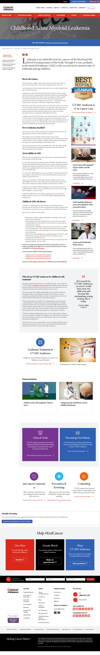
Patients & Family (6, 15)
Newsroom (42, 603)
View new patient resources (76, 451)
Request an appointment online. (56, 43)
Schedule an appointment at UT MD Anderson (17, 521)
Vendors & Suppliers (89, 629)
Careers (56, 7)
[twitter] (76, 609)
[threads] (91, 609)
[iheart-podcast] (85, 616)
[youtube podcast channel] (79, 616)
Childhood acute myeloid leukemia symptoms (38, 255)
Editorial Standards (41, 606)
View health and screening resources (59, 500)
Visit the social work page (82, 496)
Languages (82, 7)
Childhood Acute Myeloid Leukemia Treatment (8, 68)
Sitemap (56, 601)
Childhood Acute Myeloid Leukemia (7, 56)
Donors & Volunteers (44, 15)
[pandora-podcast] (82, 616)
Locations (56, 595)
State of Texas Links (66, 629)
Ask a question (83, 599)
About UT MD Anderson (44, 593)
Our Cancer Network (78, 629)
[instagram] (82, 609)
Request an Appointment (79, 1)
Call (84, 594)
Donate (19, 560)
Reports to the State (39, 629)
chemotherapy (41, 234)
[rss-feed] (88, 616)
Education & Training (89, 15)
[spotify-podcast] (76, 616)
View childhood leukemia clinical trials (39, 455)
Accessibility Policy (59, 609)
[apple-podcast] (73, 616)
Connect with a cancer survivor (33, 500)
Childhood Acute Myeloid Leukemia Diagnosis (8, 64)
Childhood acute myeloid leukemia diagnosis (38, 256)
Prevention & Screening (25, 15)
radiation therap (51, 234)
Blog (40, 600)
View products (79, 563)
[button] (23, 54)
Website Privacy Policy (11, 629)
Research (74, 15)
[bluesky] (88, 609)
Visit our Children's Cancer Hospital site (39, 364)
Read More (76, 183)
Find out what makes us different (82, 112)
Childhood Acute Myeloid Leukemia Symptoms (8, 61)
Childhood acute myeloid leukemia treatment (38, 258)
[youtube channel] (79, 609)
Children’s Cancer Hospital (40, 285)
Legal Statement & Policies (25, 629)
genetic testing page (38, 248)
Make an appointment (49, 561)
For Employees (43, 610)
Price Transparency (44, 622)
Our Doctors (73, 7)
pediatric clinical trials (39, 262)
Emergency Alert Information (53, 629)
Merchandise (42, 613)
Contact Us (64, 7)
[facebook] (73, 609)
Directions (57, 598)
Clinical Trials (40, 7)
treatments (48, 194)
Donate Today (93, 1)
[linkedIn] (85, 609)
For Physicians (61, 15)
